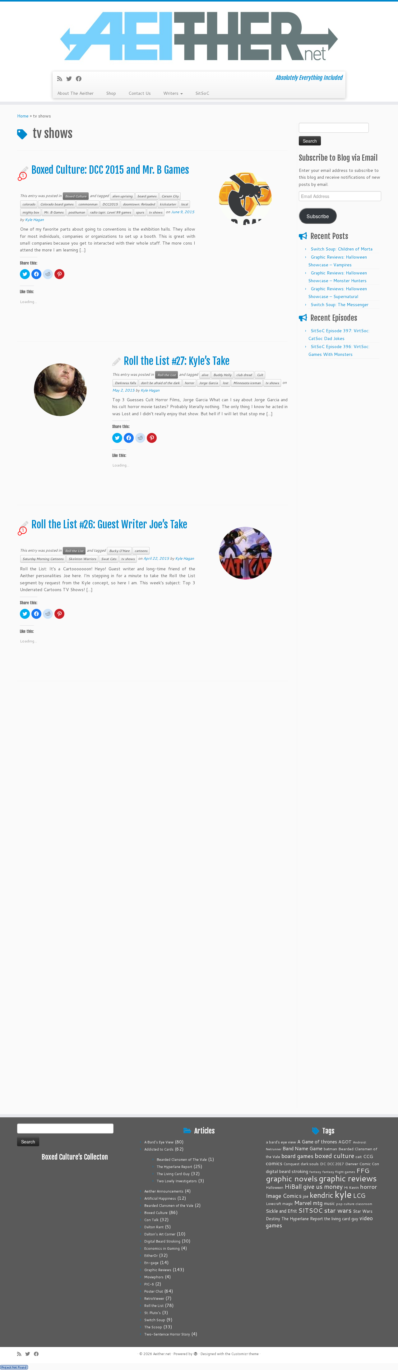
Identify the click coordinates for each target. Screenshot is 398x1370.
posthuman (76, 212)
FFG (362, 1170)
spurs (140, 212)
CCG (368, 1156)
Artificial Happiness (160, 1198)
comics (274, 1163)
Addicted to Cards (159, 1149)
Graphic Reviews (157, 1269)
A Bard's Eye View (159, 1142)
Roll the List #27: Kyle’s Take (176, 361)
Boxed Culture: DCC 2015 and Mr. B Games (110, 170)
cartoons (141, 551)
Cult (260, 375)
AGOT (345, 1141)
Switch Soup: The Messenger (339, 304)
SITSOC (310, 1210)
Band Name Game (302, 1148)
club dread (244, 375)
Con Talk (151, 1219)
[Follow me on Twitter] (71, 79)
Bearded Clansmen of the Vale (168, 1205)
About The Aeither (75, 93)
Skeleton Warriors (82, 559)
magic (287, 1203)
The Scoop (153, 1327)
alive (204, 375)
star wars (338, 1210)
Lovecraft (273, 1203)
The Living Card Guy (173, 1173)
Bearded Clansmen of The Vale (182, 1159)
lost (225, 383)
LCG (359, 1195)
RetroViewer (154, 1298)
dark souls (310, 1163)
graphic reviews (348, 1178)
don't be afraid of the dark (160, 383)
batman (330, 1149)
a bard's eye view (281, 1142)
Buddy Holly (222, 375)
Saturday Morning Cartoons (42, 559)
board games (146, 196)
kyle (343, 1194)
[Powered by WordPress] (195, 1352)
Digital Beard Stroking (162, 1241)
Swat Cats (108, 559)
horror (189, 383)
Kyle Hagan (34, 219)
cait (358, 1156)
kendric (321, 1195)
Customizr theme (245, 1353)
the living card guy (341, 1218)
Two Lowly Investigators (177, 1181)
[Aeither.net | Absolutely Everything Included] (199, 36)
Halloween (274, 1187)
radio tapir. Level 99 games (110, 212)
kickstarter (168, 204)
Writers (171, 93)
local (184, 204)
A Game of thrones (317, 1141)
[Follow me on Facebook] (81, 79)
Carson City (169, 196)
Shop (111, 93)
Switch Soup (154, 1319)
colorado (28, 204)
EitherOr (151, 1255)
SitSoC (202, 93)
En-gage (151, 1262)
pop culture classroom (354, 1203)
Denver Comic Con (362, 1163)
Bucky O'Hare (119, 551)
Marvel (303, 1203)
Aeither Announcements (163, 1191)
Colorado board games (56, 204)
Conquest (291, 1163)
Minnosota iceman (247, 383)
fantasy (315, 1171)
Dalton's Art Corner (159, 1234)
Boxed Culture (75, 196)
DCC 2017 (335, 1163)
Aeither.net (162, 1353)
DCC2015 (110, 204)
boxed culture (334, 1155)
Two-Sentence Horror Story (167, 1334)
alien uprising (122, 196)
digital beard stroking (287, 1171)
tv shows (155, 212)
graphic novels (291, 1178)
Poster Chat (153, 1291)
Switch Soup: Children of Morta (342, 249)
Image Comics (284, 1196)
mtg (318, 1203)
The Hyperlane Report (174, 1166)
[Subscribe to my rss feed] (61, 79)
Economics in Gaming (162, 1248)
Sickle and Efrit (281, 1211)
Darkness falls (125, 383)
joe (305, 1196)
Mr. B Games (53, 212)
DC (323, 1163)
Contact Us (139, 93)
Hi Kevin (351, 1187)
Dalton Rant (154, 1227)
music (329, 1203)
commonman (87, 204)
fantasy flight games (338, 1171)
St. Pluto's (152, 1312)
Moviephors (154, 1277)
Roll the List (166, 375)
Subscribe (318, 216)
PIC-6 (149, 1284)
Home (23, 116)
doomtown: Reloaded (139, 204)
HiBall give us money (314, 1186)
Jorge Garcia (208, 383)
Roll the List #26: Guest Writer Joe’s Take (109, 524)
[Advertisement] (340, 455)
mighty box (30, 212)
